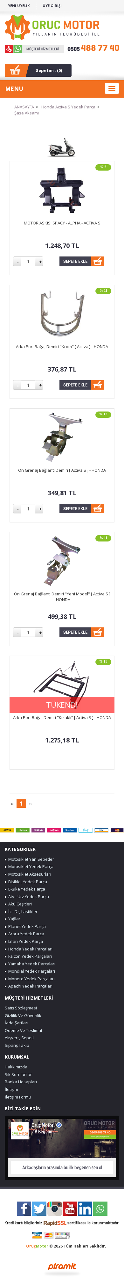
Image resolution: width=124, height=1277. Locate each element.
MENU (14, 88)
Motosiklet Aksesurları (28, 874)
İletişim (11, 1089)
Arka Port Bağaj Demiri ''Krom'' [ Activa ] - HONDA (62, 346)
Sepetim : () (49, 70)
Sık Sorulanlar (18, 1074)
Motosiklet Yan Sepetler (30, 859)
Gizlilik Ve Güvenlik (23, 1015)
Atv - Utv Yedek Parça (27, 896)
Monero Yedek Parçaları (30, 979)
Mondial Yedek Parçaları (30, 971)
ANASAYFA (24, 107)
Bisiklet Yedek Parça (26, 882)
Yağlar (13, 919)
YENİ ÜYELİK (19, 5)
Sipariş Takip (17, 1045)
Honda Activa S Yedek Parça (68, 107)
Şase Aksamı (26, 113)
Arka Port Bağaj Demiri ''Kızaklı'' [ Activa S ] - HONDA (62, 717)
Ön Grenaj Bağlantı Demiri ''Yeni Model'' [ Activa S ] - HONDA (62, 597)
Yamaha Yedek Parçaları (30, 964)
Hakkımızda (16, 1067)
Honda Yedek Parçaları (29, 949)
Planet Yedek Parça (26, 926)
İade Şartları (16, 1023)
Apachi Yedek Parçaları (29, 986)
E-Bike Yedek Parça (25, 889)
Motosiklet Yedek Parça (29, 866)
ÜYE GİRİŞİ (52, 5)
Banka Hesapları (21, 1082)
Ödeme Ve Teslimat (23, 1030)
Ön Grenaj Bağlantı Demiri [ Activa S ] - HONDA (62, 470)
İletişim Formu (18, 1097)
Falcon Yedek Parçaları (29, 956)
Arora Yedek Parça (25, 934)
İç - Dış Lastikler (22, 911)
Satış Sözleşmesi (21, 1008)
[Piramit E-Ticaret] (62, 1269)
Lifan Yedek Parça (24, 941)
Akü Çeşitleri (19, 904)
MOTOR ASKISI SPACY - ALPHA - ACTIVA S (62, 223)
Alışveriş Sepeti (19, 1037)
